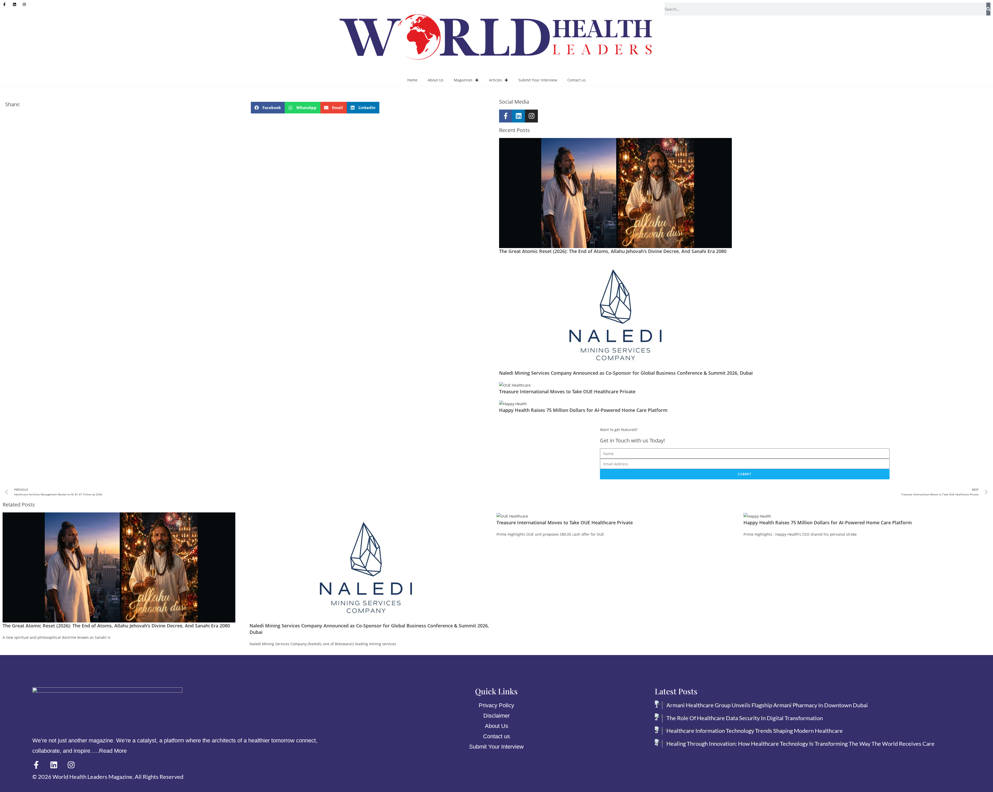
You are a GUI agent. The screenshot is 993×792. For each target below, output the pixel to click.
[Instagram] (531, 116)
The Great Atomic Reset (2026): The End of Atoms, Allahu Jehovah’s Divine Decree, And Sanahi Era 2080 (612, 251)
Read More (113, 751)
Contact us (576, 80)
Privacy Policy (496, 705)
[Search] (988, 9)
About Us (435, 80)
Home (412, 80)
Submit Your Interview (537, 80)
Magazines (463, 80)
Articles (495, 80)
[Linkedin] (518, 116)
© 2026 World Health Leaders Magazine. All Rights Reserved (107, 776)
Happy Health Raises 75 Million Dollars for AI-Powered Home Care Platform (583, 410)
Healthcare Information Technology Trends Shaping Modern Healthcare (754, 730)
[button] (268, 107)
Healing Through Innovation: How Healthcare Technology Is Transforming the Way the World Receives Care (800, 743)
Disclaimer (496, 715)
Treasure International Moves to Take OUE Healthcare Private (567, 391)
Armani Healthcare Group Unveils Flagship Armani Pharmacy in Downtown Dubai (767, 705)
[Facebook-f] (505, 116)
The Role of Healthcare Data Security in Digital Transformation (744, 717)
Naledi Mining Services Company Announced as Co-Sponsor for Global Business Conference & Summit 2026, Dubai (626, 373)
